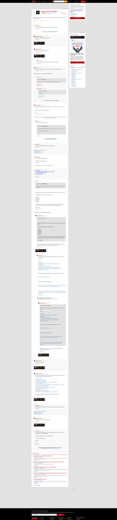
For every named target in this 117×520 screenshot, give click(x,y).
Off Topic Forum (73, 83)
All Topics (72, 68)
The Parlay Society (59, 447)
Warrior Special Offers (53, 518)
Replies (35, 460)
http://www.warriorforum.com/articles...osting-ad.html (56, 128)
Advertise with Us (65, 8)
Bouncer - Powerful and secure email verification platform (77, 54)
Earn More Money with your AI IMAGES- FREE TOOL (50, 31)
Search (65, 1)
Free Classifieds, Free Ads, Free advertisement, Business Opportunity (49, 268)
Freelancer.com (78, 518)
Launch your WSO (77, 18)
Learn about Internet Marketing (63, 518)
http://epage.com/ (42, 316)
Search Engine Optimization (75, 71)
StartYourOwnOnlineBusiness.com (51, 139)
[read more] (48, 470)
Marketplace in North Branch (43, 269)
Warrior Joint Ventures (74, 82)
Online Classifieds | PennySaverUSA (44, 263)
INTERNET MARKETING (44, 13)
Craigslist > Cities (39, 378)
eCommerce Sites (73, 78)
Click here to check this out (55, 448)
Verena (72, 12)
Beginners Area (42, 462)
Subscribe (49, 13)
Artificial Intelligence (74, 70)
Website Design (73, 81)
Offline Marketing (73, 76)
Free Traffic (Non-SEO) (37, 151)
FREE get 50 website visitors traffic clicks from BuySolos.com (43, 73)
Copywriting (73, 77)
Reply (35, 465)
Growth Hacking (73, 74)
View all (83, 66)
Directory (69, 518)
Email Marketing (73, 73)
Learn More (77, 62)
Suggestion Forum (73, 86)
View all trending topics (36, 485)
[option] (77, 49)
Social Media (73, 75)
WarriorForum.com (74, 14)
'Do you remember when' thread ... (40, 479)
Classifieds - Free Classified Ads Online (44, 266)
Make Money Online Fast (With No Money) (40, 150)
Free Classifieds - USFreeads (54, 263)
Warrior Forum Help (74, 85)
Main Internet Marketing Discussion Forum (77, 69)
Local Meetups (73, 84)
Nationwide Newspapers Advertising (44, 276)
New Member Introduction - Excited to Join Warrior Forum (45, 467)
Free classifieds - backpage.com (41, 379)
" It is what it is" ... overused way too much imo (43, 455)
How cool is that (53, 117)
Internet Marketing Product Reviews (76, 79)
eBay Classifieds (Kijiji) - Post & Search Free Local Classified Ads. (46, 382)
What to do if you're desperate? (38, 413)
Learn (49, 1)
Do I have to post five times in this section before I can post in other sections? (49, 461)
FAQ (41, 518)
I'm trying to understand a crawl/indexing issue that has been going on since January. (50, 473)
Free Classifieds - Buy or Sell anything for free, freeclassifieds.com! (49, 267)
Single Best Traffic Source (37, 152)
